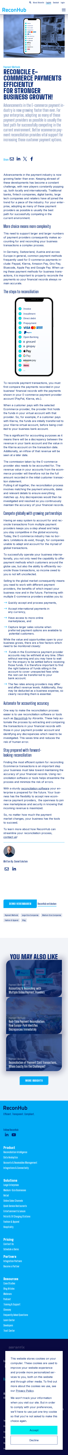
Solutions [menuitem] (10, 1180)
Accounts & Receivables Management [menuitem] (20, 1162)
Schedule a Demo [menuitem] (11, 1249)
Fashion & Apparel (11, 920)
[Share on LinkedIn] (18, 159)
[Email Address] (6, 869)
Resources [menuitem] (10, 1278)
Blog (24, 920)
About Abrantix (38, 2)
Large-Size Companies (30, 915)
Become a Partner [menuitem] (11, 1266)
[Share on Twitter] (25, 159)
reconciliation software (35, 788)
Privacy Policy (25, 1390)
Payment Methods (11, 67)
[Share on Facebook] (31, 159)
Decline (34, 1440)
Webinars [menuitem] (7, 1293)
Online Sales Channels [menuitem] (13, 1200)
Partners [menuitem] (9, 1256)
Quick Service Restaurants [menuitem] (15, 1205)
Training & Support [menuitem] (11, 1304)
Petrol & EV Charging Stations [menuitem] (16, 1216)
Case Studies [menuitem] (9, 1283)
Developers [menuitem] (8, 1325)
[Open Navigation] (64, 10)
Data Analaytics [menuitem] (10, 1157)
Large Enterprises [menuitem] (11, 1184)
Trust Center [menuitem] (9, 1330)
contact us (10, 837)
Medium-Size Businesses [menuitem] (14, 1190)
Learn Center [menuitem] (9, 1320)
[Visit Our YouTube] (14, 1134)
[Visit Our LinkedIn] (6, 1134)
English (48, 2)
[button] (52, 2)
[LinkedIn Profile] (14, 869)
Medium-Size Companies (51, 915)
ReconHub (21, 718)
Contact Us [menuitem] (8, 1244)
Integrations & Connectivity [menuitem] (16, 1167)
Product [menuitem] (9, 1147)
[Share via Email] (12, 159)
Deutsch (56, 2)
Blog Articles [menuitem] (9, 1288)
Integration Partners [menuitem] (12, 1261)
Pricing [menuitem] (8, 1239)
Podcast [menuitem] (7, 1299)
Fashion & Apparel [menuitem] (11, 1221)
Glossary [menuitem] (7, 1309)
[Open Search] (30, 3)
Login (63, 2)
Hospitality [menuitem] (8, 1226)
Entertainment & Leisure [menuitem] (14, 1211)
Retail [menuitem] (6, 1195)
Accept (34, 1430)
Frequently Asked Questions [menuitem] (15, 1314)
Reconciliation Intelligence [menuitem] (15, 1152)
